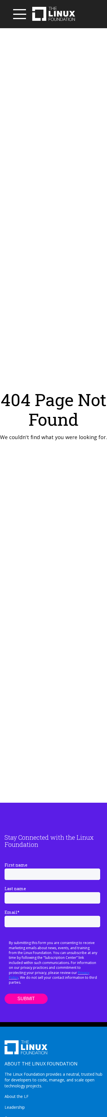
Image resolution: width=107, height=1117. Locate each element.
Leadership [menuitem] (15, 1107)
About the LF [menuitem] (17, 1096)
